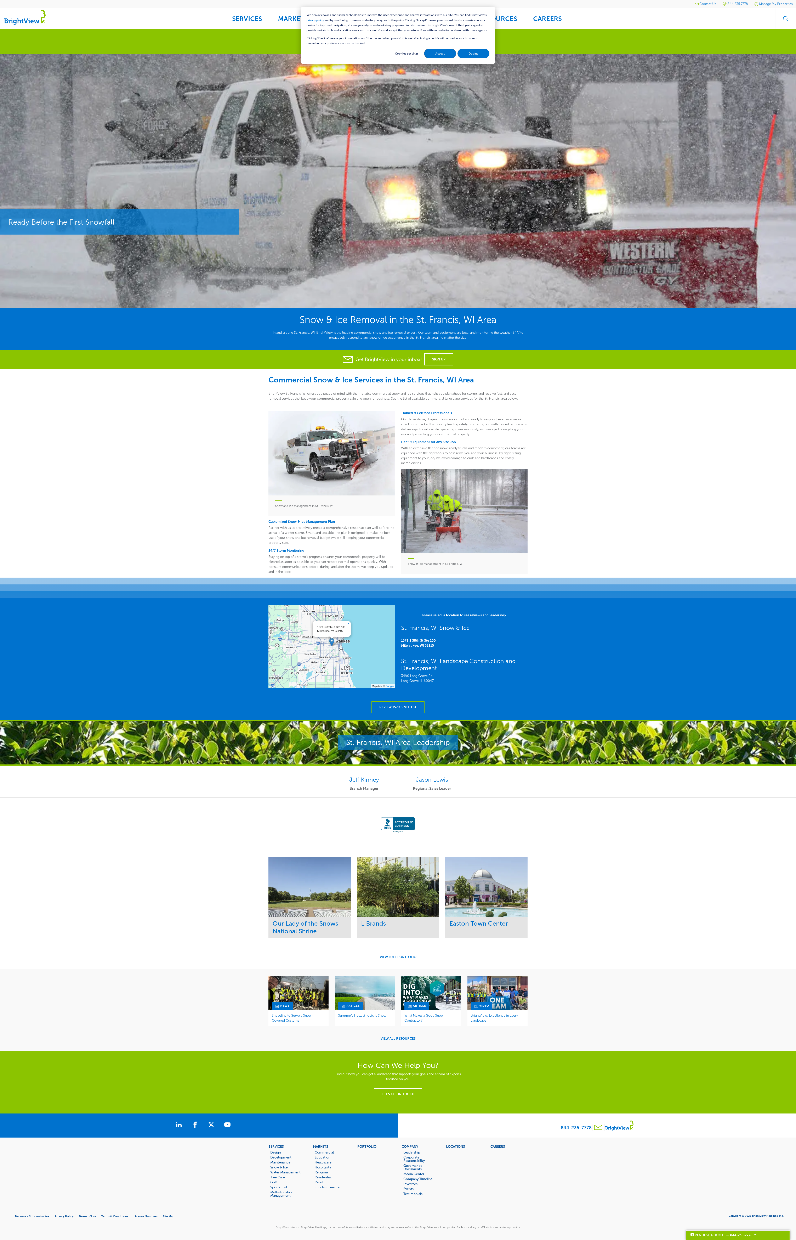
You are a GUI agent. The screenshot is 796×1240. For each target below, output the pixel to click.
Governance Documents (412, 1167)
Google (390, 686)
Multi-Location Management (281, 1193)
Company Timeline (418, 1179)
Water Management (285, 1172)
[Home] (25, 17)
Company (410, 1146)
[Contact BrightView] (598, 1128)
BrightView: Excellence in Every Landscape (494, 1018)
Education (322, 1157)
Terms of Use (87, 1216)
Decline (473, 53)
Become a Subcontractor (32, 1216)
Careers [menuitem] (547, 19)
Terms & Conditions (114, 1216)
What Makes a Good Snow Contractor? (424, 1018)
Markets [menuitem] (293, 19)
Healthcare (323, 1162)
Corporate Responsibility (414, 1158)
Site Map (168, 1216)
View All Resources (398, 1038)
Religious (322, 1172)
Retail (319, 1182)
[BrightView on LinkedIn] (180, 1125)
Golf (273, 1182)
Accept (440, 53)
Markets (320, 1146)
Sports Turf (278, 1187)
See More (310, 887)
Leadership (411, 1152)
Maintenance (280, 1162)
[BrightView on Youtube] (227, 1125)
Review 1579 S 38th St (398, 707)
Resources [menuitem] (498, 19)
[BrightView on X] (212, 1125)
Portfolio (366, 1146)
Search (785, 18)
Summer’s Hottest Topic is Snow (362, 1015)
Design (275, 1152)
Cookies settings (407, 53)
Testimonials (412, 1194)
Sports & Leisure (327, 1187)
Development (280, 1157)
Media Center (413, 1174)
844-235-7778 (576, 1127)
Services (276, 1146)
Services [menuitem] (247, 19)
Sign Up (438, 359)
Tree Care (277, 1177)
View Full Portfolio (398, 957)
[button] (331, 642)
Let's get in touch (398, 1094)
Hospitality (323, 1167)
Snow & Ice (279, 1167)
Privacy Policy (64, 1216)
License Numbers (145, 1216)
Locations (455, 1146)
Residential (323, 1177)
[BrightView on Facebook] (196, 1125)
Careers (497, 1146)
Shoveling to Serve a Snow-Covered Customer (292, 1018)
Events (408, 1189)
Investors (410, 1184)
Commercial (324, 1152)
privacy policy (315, 20)
